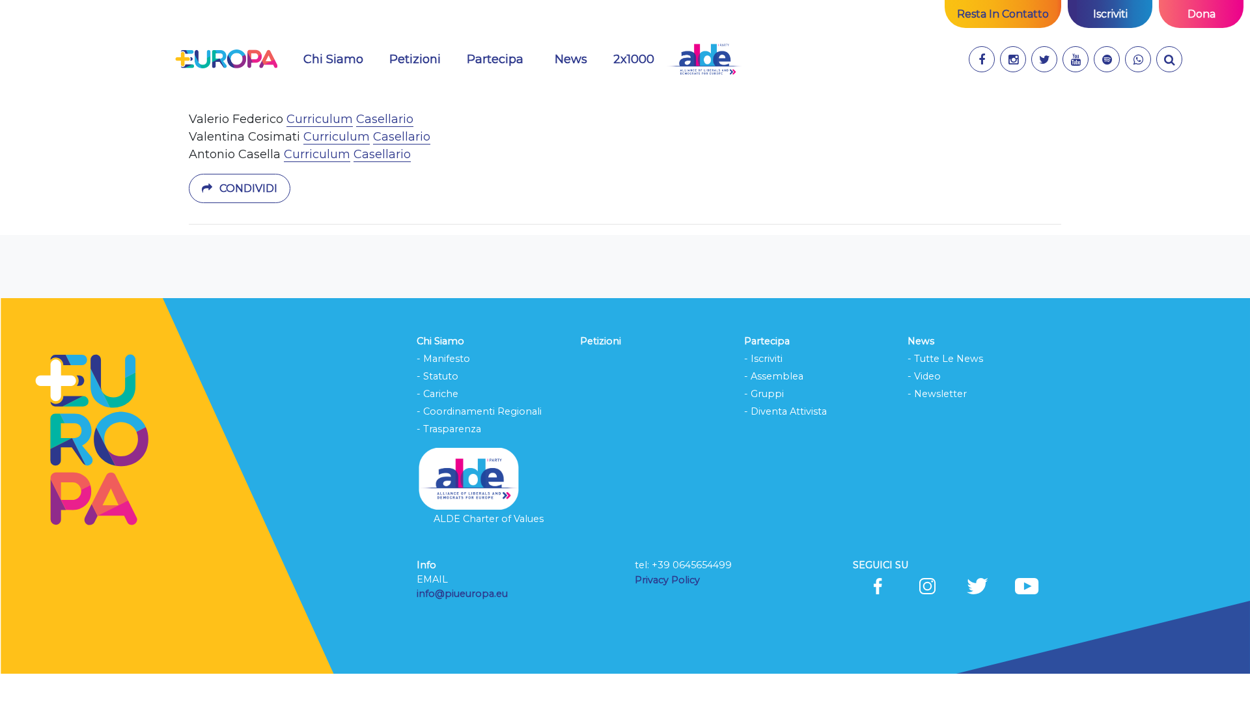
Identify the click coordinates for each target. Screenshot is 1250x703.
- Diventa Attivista (785, 411)
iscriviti (1110, 14)
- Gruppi (764, 394)
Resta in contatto (1003, 14)
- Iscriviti (763, 359)
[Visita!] (982, 59)
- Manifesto (443, 359)
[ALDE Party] (704, 59)
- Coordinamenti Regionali (479, 411)
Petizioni (415, 59)
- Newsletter (937, 394)
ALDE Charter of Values (489, 519)
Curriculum (319, 119)
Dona (1201, 14)
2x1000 (633, 59)
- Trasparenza (449, 429)
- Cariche (437, 394)
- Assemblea (773, 376)
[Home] (226, 59)
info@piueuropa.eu (462, 594)
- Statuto (437, 376)
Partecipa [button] (495, 59)
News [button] (571, 59)
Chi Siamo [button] (333, 59)
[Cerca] (1169, 59)
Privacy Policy (668, 580)
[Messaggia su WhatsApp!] (1138, 59)
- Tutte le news (945, 359)
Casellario (384, 119)
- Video (924, 376)
